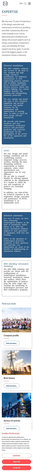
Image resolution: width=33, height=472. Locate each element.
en (20, 3)
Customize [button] (16, 455)
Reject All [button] (16, 461)
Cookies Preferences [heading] (11, 433)
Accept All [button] (16, 467)
